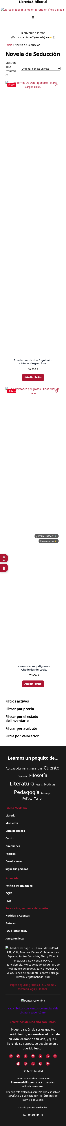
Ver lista (34, 1120)
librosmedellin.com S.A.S (26, 1082)
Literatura (22, 783)
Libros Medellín (16, 808)
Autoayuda (13, 768)
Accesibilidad (34, 1071)
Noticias (49, 784)
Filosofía (38, 775)
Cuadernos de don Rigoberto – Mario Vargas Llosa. (33, 361)
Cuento (51, 768)
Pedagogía (27, 791)
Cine (40, 768)
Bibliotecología (29, 768)
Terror (38, 798)
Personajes (46, 793)
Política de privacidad (23, 1095)
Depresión (22, 776)
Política (27, 798)
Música (39, 784)
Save (13, 84)
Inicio (9, 45)
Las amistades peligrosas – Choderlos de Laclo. (33, 668)
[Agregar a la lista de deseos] (56, 85)
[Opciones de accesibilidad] (4, 568)
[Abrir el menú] (33, 17)
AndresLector (39, 1107)
